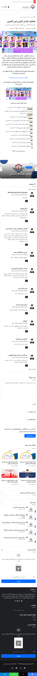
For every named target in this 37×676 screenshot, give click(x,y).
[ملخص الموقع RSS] (15, 601)
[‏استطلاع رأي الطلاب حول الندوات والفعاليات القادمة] (31, 517)
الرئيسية (32, 17)
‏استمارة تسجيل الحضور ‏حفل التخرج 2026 (14, 530)
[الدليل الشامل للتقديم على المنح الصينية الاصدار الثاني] (27, 454)
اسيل (34, 619)
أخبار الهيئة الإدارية (24, 17)
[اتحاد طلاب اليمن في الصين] (29, 7)
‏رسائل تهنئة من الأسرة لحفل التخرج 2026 (23, 1)
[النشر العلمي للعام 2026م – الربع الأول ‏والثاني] (31, 525)
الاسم (34, 404)
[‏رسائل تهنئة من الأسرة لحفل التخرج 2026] (31, 540)
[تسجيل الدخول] (8, 7)
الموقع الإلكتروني (32, 419)
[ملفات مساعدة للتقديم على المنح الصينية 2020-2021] (9, 473)
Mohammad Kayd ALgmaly (17, 192)
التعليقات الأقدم (32, 189)
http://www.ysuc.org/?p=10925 (18, 78)
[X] (19, 601)
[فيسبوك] (22, 601)
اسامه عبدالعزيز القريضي (19, 268)
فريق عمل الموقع (30, 28)
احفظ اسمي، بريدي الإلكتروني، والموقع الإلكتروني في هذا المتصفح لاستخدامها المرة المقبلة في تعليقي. (20, 430)
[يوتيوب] (17, 601)
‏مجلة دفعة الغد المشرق (19, 507)
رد (26, 201)
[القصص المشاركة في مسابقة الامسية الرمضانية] (27, 473)
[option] (18, 169)
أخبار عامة (29, 167)
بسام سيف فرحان (21, 304)
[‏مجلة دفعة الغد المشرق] (31, 510)
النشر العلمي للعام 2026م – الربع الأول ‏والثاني (19, 174)
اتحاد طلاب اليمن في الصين (10, 663)
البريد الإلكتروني (31, 411)
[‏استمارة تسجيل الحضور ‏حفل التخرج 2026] (31, 532)
